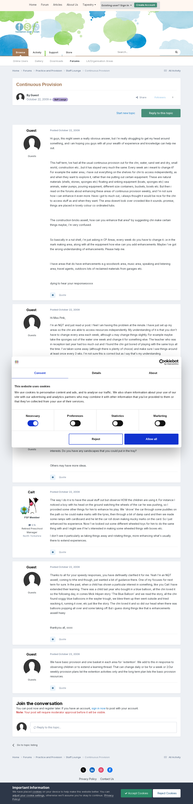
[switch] (75, 423)
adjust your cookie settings (28, 795)
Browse (20, 52)
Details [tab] (96, 373)
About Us (72, 4)
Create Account (145, 4)
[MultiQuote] (52, 295)
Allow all (151, 439)
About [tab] (153, 373)
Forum (45, 4)
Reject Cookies (167, 793)
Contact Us (107, 778)
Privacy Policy (88, 778)
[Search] (176, 52)
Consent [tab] (40, 373)
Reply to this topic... (48, 727)
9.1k (33, 524)
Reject (96, 439)
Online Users (20, 60)
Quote (62, 294)
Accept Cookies (137, 793)
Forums (75, 60)
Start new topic (125, 113)
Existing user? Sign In (116, 5)
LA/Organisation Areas (99, 60)
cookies (37, 791)
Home (33, 4)
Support (53, 52)
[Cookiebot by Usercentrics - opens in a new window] (162, 362)
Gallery (39, 60)
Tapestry (88, 4)
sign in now (99, 708)
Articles (57, 4)
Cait (31, 492)
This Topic (161, 52)
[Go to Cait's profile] (32, 505)
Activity (37, 52)
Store (69, 52)
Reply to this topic (161, 113)
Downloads (56, 60)
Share (142, 97)
